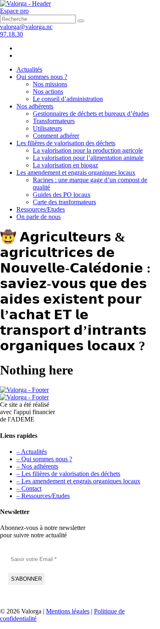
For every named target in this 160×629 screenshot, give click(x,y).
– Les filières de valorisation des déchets (68, 473)
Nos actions (48, 91)
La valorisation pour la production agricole (88, 150)
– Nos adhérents (37, 466)
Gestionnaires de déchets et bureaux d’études (91, 113)
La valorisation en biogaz (65, 165)
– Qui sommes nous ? (44, 458)
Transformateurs (54, 120)
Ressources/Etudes (40, 209)
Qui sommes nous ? (41, 76)
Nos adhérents (34, 106)
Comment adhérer (56, 135)
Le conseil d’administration (68, 98)
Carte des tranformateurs (64, 201)
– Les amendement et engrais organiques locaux (78, 481)
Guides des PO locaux (62, 194)
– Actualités (31, 451)
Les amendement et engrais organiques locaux (75, 172)
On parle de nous (38, 216)
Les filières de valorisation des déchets (65, 143)
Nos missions (50, 84)
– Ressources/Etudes (43, 495)
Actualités (29, 69)
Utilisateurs (47, 128)
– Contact (28, 488)
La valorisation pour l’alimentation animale (88, 157)
